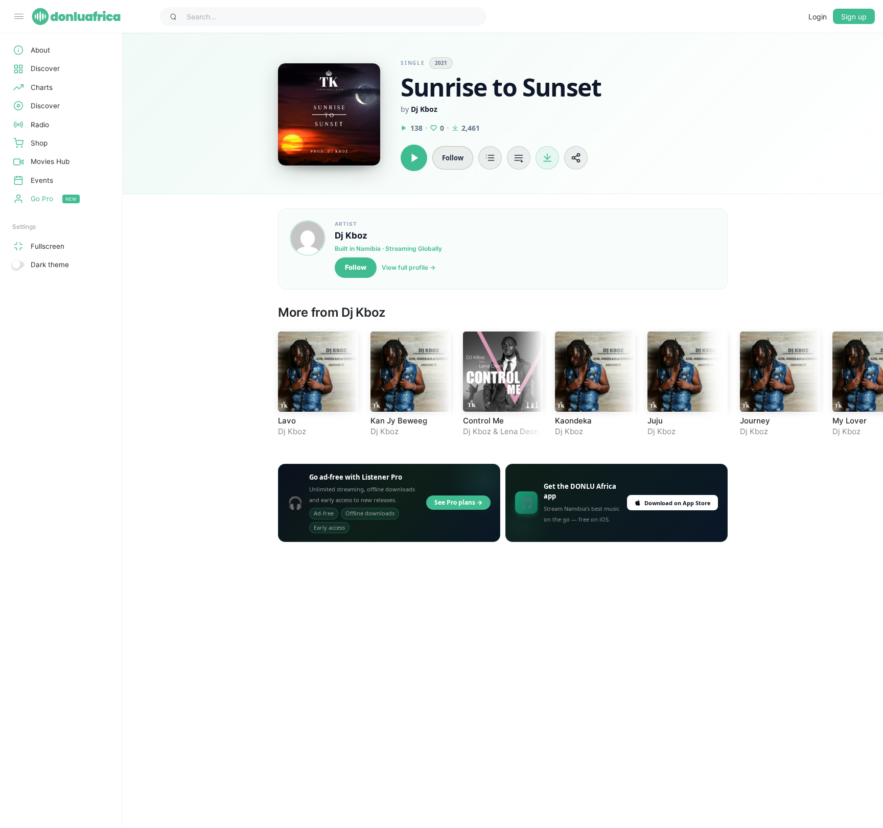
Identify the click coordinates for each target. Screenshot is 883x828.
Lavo (287, 420)
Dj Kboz (424, 109)
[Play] (414, 158)
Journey (755, 420)
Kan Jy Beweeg (398, 420)
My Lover (849, 420)
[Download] (547, 158)
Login (817, 16)
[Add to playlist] (490, 158)
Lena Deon (519, 431)
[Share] (576, 158)
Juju (655, 420)
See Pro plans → (458, 502)
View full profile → (408, 267)
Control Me (483, 420)
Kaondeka (573, 420)
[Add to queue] (518, 158)
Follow (355, 267)
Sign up (854, 16)
